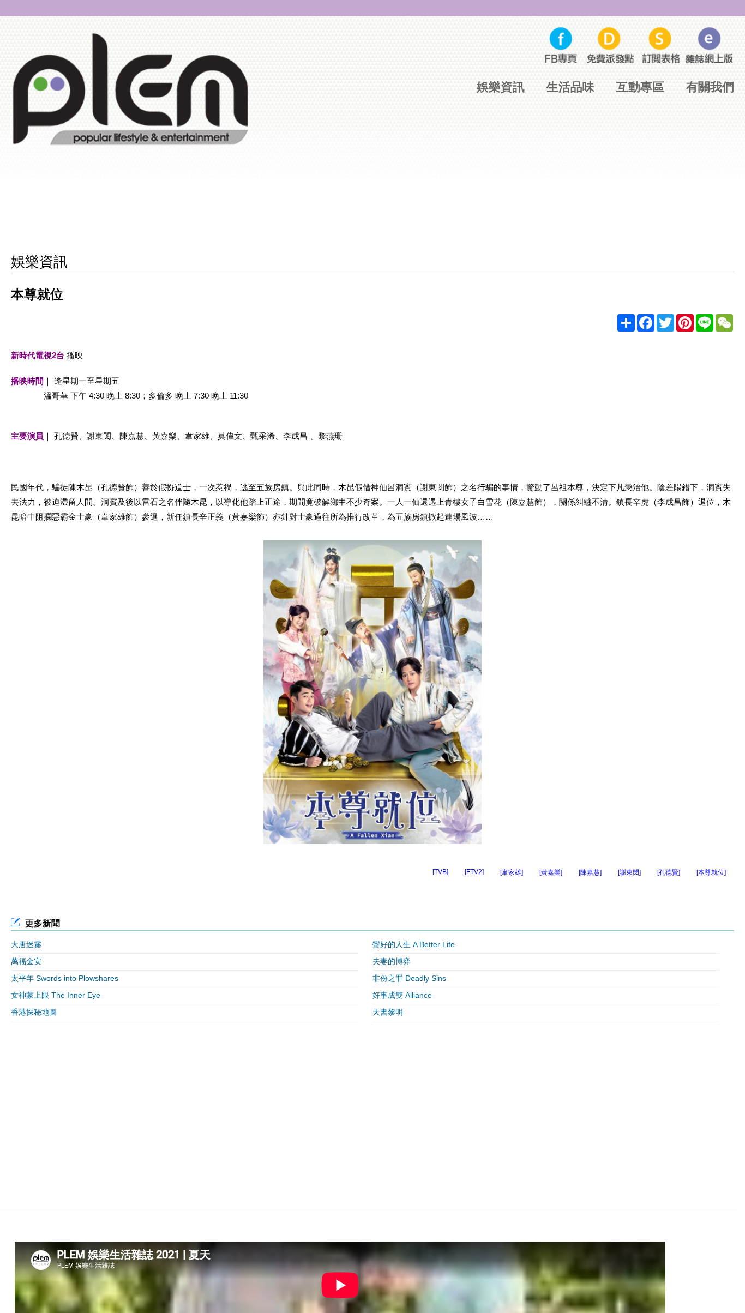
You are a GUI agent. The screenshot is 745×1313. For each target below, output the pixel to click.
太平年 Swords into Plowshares (64, 978)
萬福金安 (26, 961)
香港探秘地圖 (34, 1012)
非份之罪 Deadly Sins (409, 978)
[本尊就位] (711, 872)
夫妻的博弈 (391, 961)
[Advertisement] (372, 212)
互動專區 (640, 87)
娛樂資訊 (501, 87)
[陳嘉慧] (590, 872)
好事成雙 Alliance (402, 995)
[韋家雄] (511, 872)
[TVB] (440, 872)
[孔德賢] (668, 872)
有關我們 (710, 87)
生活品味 (570, 87)
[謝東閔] (629, 872)
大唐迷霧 (26, 944)
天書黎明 (387, 1012)
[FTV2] (474, 872)
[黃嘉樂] (550, 872)
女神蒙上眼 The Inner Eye (55, 995)
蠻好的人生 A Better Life (413, 944)
